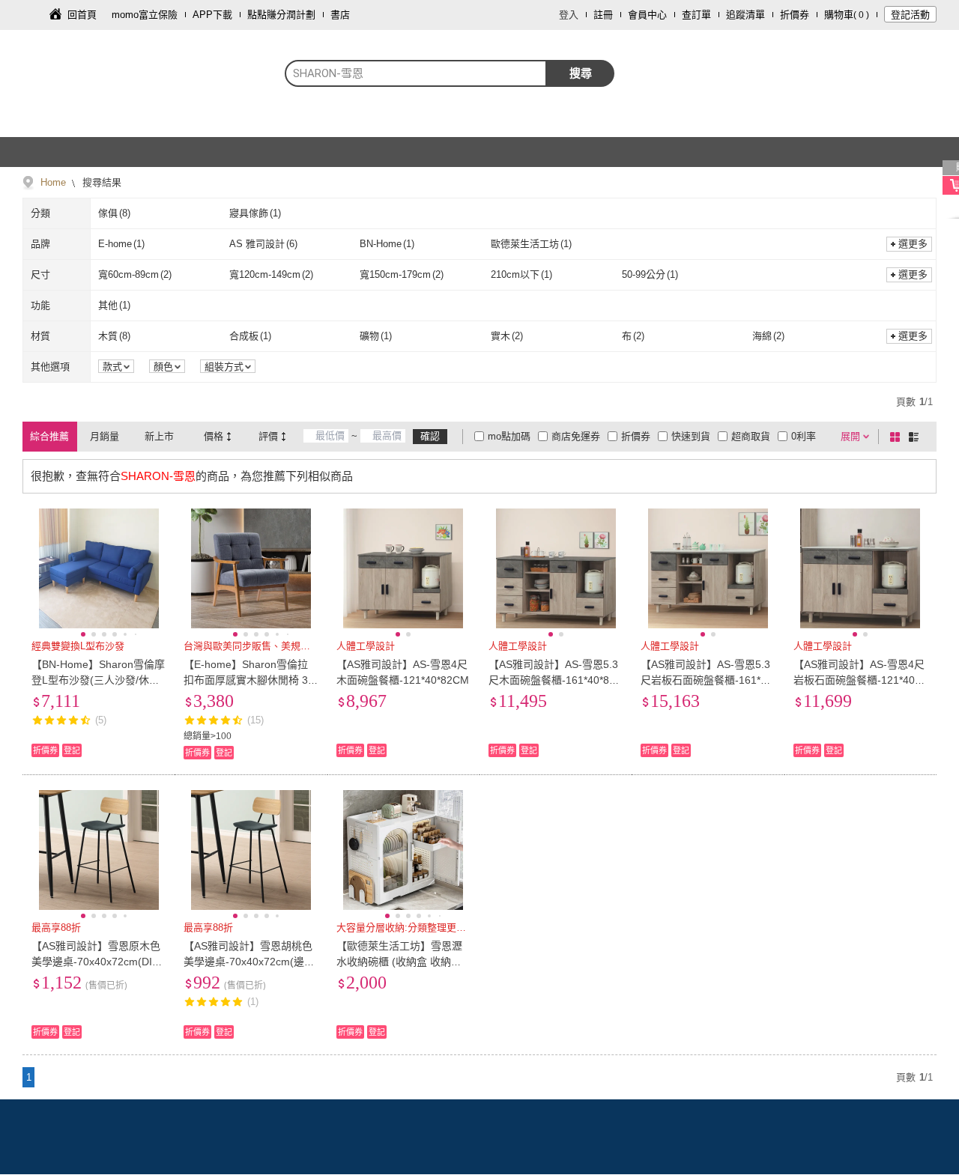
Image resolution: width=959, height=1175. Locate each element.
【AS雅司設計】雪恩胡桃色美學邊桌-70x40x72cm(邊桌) (248, 961)
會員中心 (647, 14)
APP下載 (212, 14)
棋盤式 (897, 436)
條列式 (916, 436)
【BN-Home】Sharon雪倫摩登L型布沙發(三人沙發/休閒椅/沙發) (98, 680)
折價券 (794, 14)
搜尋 (580, 73)
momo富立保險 (145, 14)
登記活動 (910, 14)
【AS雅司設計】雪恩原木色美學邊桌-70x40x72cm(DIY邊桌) (95, 961)
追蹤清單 (745, 14)
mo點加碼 (509, 436)
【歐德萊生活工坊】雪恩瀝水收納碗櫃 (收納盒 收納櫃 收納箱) (399, 961)
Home (53, 182)
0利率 (803, 436)
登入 (568, 14)
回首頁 (82, 14)
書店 (340, 14)
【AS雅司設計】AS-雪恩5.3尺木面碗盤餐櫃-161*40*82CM (555, 680)
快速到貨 (690, 436)
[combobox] (416, 73)
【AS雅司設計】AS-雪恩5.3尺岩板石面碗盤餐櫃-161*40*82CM (706, 680)
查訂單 (696, 14)
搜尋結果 (100, 182)
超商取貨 (750, 436)
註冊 (603, 14)
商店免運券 (575, 436)
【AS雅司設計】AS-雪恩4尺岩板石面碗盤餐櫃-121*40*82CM (859, 680)
